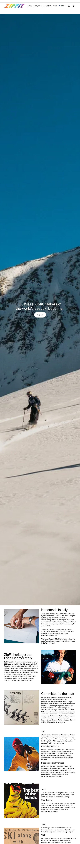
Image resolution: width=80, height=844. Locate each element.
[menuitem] (55, 5)
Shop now (40, 315)
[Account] (69, 5)
